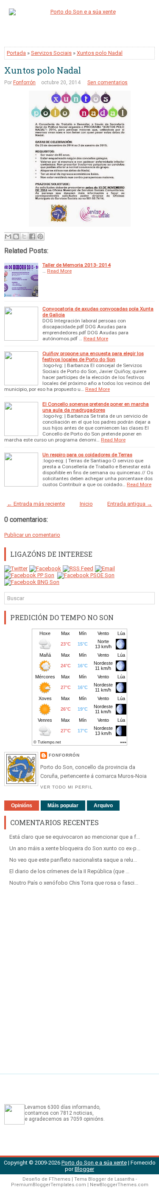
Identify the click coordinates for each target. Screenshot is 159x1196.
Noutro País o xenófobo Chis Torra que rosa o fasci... (73, 883)
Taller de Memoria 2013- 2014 (76, 265)
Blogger (84, 1169)
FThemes (59, 1179)
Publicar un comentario (32, 535)
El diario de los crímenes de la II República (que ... (69, 871)
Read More (59, 271)
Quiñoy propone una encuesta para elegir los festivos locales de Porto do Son (93, 356)
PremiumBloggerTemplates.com (48, 1184)
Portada (16, 53)
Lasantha (124, 1179)
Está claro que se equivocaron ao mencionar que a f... (74, 837)
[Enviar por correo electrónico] (8, 236)
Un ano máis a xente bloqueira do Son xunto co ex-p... (74, 848)
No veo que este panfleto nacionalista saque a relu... (73, 860)
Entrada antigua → (129, 504)
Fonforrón (24, 82)
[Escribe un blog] (16, 236)
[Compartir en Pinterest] (40, 236)
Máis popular (62, 806)
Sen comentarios (107, 82)
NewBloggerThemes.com (119, 1184)
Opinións (21, 806)
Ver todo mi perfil (66, 787)
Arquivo (103, 806)
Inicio (86, 504)
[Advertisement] (79, 976)
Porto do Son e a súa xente (94, 1162)
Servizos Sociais (51, 53)
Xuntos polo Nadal (100, 53)
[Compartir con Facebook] (32, 236)
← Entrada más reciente (36, 504)
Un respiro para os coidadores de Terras (87, 455)
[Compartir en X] (24, 236)
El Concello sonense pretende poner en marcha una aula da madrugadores (95, 407)
